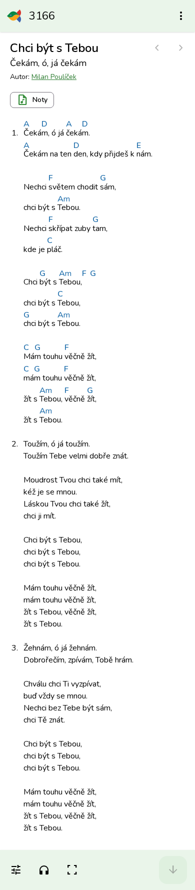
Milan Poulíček (54, 77)
